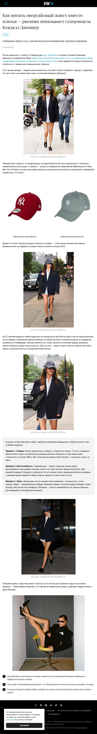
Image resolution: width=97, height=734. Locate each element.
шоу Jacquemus (50, 55)
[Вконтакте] (46, 705)
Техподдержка (54, 714)
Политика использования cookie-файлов (74, 711)
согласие (10, 720)
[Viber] (56, 705)
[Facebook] (41, 705)
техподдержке (81, 728)
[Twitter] (51, 705)
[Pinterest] (61, 705)
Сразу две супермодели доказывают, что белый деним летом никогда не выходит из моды (50, 684)
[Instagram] (36, 705)
